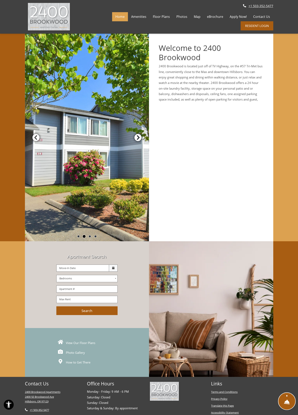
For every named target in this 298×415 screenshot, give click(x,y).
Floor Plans (161, 16)
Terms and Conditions (224, 392)
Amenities (138, 16)
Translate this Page (222, 405)
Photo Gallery (75, 353)
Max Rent (65, 299)
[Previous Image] (36, 137)
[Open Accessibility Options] (8, 405)
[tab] (78, 236)
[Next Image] (138, 137)
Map (197, 16)
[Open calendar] (113, 268)
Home (120, 16)
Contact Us (261, 16)
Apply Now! (240, 16)
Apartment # (67, 289)
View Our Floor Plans (80, 343)
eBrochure (215, 16)
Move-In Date (67, 268)
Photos (181, 16)
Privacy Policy (219, 399)
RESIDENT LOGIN (257, 26)
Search (86, 310)
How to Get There (77, 362)
